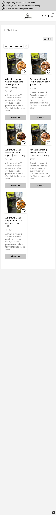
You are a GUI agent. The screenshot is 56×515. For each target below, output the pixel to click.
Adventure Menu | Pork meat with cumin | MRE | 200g (40, 82)
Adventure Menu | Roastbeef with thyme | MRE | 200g (15, 152)
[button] (44, 16)
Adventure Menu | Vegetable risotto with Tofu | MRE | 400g (14, 221)
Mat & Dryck (12, 30)
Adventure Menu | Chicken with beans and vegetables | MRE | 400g (14, 83)
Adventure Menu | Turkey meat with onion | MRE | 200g (39, 152)
